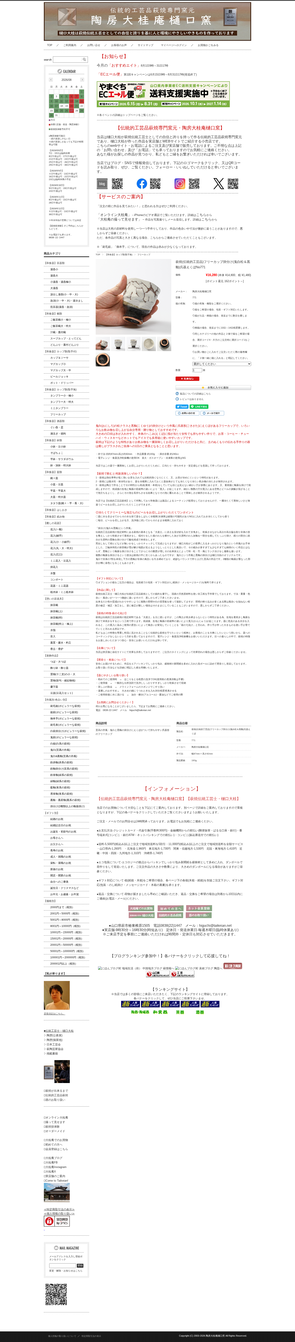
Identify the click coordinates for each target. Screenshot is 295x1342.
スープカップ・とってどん (65, 338)
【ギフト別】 (51, 813)
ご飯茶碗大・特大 (60, 326)
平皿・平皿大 (58, 490)
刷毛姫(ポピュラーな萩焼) (65, 706)
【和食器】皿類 (53, 472)
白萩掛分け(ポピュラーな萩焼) (68, 731)
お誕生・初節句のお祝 (63, 831)
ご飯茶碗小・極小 (60, 319)
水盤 (53, 573)
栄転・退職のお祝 (60, 862)
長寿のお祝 (56, 850)
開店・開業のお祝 (60, 875)
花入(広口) (56, 554)
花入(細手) (56, 535)
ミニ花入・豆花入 (60, 560)
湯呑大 (54, 275)
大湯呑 (54, 288)
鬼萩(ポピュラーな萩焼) (64, 737)
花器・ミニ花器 (59, 585)
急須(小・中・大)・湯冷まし (66, 300)
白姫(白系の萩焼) (60, 743)
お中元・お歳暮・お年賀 (64, 894)
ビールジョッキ (59, 376)
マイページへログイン (174, 45)
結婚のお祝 (56, 819)
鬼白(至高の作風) (60, 749)
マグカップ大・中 (60, 370)
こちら (201, 215)
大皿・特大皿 (58, 496)
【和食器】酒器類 (54, 421)
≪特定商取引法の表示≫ (59, 1209)
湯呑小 (54, 269)
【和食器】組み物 (54, 516)
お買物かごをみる (208, 45)
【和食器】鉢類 (53, 440)
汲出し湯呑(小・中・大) (64, 294)
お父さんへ (56, 844)
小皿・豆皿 (56, 484)
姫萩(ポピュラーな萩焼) (64, 712)
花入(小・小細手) (60, 541)
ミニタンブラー (59, 408)
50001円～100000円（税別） (67, 951)
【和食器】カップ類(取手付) (60, 351)
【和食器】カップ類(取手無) (118, 254)
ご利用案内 (69, 45)
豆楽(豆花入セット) (61, 693)
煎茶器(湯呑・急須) (61, 306)
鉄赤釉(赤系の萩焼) (61, 762)
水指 (53, 630)
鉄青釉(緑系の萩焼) (61, 774)
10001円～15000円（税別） (67, 932)
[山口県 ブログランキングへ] (158, 976)
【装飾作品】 (51, 655)
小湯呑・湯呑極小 (60, 281)
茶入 (53, 636)
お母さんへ (56, 837)
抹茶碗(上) (56, 611)
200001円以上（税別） (64, 963)
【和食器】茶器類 (54, 263)
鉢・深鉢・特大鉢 (60, 465)
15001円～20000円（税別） (67, 938)
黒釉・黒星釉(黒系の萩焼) (65, 800)
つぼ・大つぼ (58, 661)
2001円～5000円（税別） (65, 913)
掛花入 (54, 567)
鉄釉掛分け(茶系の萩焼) (64, 768)
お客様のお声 (119, 45)
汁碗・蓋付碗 (58, 332)
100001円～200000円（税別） (68, 957)
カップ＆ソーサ (59, 357)
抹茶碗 (54, 605)
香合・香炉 (56, 648)
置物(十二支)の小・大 (62, 674)
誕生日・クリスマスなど (64, 888)
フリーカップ (143, 254)
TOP (49, 45)
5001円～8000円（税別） (65, 919)
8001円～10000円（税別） (66, 926)
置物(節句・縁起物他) (62, 680)
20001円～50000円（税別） (67, 944)
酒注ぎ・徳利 (58, 433)
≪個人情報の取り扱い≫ (59, 1213)
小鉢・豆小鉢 (58, 446)
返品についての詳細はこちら (195, 393)
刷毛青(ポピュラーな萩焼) (65, 724)
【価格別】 (50, 901)
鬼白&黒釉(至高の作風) (63, 756)
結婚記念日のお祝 (60, 825)
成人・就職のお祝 (60, 856)
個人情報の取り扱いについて (62, 1336)
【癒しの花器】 (53, 523)
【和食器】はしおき (55, 509)
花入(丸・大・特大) (61, 548)
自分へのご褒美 (59, 881)
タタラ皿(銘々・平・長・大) (66, 503)
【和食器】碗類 (53, 313)
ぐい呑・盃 (56, 427)
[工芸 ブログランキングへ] (182, 976)
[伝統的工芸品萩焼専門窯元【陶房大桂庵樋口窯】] (79, 37)
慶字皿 (54, 686)
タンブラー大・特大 (62, 401)
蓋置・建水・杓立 (60, 642)
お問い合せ (93, 45)
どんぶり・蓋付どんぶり (64, 344)
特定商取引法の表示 (91, 1336)
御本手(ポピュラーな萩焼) (65, 718)
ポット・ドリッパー (62, 382)
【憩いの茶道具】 (54, 598)
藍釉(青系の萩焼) (60, 787)
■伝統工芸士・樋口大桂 (59, 1030)
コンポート (56, 579)
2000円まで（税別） (62, 907)
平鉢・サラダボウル (62, 459)
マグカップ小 (58, 364)
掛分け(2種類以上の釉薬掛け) (67, 806)
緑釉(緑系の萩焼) (60, 781)
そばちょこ (56, 452)
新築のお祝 (56, 869)
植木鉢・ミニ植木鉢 (62, 592)
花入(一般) (56, 529)
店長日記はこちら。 (54, 1013)
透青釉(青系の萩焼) (61, 793)
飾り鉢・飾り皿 (59, 667)
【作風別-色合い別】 (56, 699)
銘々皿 (54, 478)
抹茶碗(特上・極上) (61, 623)
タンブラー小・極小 (62, 395)
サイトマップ (145, 45)
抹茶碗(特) (56, 617)
